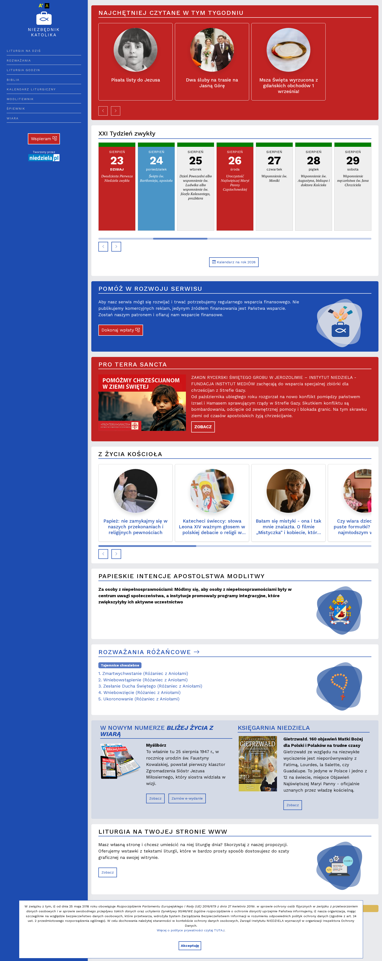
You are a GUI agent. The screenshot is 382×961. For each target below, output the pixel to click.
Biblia (13, 79)
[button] (103, 111)
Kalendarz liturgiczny (31, 89)
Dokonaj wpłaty (118, 330)
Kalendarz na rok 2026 (236, 262)
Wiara (13, 118)
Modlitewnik (20, 99)
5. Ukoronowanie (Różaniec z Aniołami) (139, 698)
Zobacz (155, 798)
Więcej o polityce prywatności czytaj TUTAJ (190, 930)
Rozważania (19, 60)
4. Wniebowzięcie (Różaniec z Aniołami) (139, 692)
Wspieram (42, 138)
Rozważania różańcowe (145, 652)
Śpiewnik (16, 108)
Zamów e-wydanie (187, 798)
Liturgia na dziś (24, 50)
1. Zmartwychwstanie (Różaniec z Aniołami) (143, 673)
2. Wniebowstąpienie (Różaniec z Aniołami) (143, 679)
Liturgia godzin (23, 70)
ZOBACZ (203, 426)
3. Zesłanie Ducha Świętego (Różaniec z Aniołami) (150, 686)
